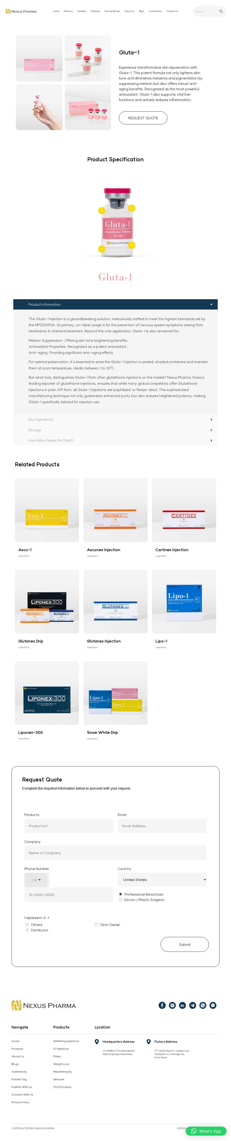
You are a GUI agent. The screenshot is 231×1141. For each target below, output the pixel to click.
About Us (129, 11)
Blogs (141, 11)
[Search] (221, 11)
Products (31, 814)
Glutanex (95, 11)
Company (32, 841)
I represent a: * (36, 917)
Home (56, 11)
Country (124, 868)
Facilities (81, 11)
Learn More (23, 556)
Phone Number (36, 874)
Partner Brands (112, 11)
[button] (206, 1131)
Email (122, 814)
